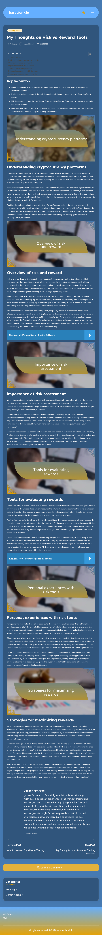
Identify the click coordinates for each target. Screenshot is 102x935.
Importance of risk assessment (21, 66)
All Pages (8, 914)
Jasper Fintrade (34, 790)
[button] (30, 833)
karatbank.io (19, 12)
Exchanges (11, 889)
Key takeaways (17, 57)
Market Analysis (14, 894)
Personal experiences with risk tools (23, 71)
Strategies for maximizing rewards (22, 74)
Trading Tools (15, 30)
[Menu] (92, 12)
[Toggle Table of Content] (89, 54)
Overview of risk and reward (20, 63)
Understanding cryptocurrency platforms (25, 60)
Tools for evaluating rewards (20, 68)
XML (5, 918)
